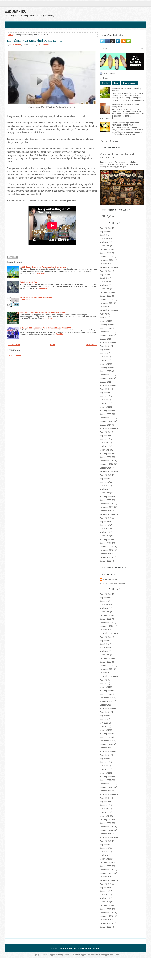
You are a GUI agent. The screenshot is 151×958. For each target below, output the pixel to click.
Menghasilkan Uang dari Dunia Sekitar (35, 40)
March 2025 (105, 289)
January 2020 (105, 500)
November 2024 (106, 303)
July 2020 (104, 478)
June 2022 (104, 396)
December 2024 (106, 299)
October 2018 (105, 554)
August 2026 (105, 228)
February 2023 (106, 367)
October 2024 (105, 307)
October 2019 (105, 511)
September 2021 (107, 428)
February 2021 (106, 453)
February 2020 (106, 496)
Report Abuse (109, 141)
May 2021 (104, 443)
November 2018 (106, 550)
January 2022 (105, 414)
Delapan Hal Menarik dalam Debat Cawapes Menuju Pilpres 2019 (45, 328)
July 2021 (104, 435)
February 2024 (106, 325)
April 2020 (104, 489)
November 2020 (106, 464)
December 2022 (106, 375)
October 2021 (105, 425)
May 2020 (104, 486)
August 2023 (105, 346)
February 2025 (106, 292)
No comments (44, 45)
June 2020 (104, 482)
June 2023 (104, 353)
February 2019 (106, 539)
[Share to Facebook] (16, 257)
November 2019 (106, 507)
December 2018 (106, 546)
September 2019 (107, 514)
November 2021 (106, 421)
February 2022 (106, 410)
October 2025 (105, 264)
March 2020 (105, 493)
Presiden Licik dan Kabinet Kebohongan (117, 156)
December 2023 (106, 332)
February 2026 (106, 249)
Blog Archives (129, 83)
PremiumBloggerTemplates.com (85, 955)
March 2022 (105, 407)
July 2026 (104, 231)
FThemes (43, 955)
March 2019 (105, 536)
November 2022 (106, 378)
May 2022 (104, 400)
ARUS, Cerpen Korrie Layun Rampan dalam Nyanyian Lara (43, 267)
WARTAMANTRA (15, 11)
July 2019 (104, 521)
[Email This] (8, 257)
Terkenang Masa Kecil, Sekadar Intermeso (36, 297)
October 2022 (105, 382)
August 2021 (105, 432)
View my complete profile (112, 583)
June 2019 (104, 525)
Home (10, 35)
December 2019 (106, 503)
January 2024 (105, 328)
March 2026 (105, 246)
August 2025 (105, 271)
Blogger (96, 948)
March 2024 (105, 321)
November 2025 (106, 260)
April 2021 (104, 446)
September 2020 (107, 471)
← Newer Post (14, 344)
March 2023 (105, 364)
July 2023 (104, 349)
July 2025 (104, 274)
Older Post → (91, 344)
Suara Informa (15, 45)
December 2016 (106, 557)
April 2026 (104, 242)
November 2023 (106, 335)
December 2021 (106, 418)
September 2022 (107, 385)
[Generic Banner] (107, 73)
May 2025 (104, 282)
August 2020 (105, 475)
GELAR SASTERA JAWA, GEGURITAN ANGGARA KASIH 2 (43, 313)
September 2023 (107, 342)
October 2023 (105, 339)
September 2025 (107, 267)
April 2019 (104, 532)
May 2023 (104, 357)
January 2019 (105, 543)
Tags (116, 83)
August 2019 (105, 518)
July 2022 (104, 392)
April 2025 (104, 285)
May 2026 (104, 239)
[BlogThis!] (11, 257)
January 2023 (105, 371)
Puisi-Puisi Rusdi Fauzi (29, 282)
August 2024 (105, 314)
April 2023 (104, 360)
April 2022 (104, 403)
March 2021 (105, 450)
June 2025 (104, 278)
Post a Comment (14, 355)
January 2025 (105, 296)
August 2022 (105, 389)
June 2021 (104, 439)
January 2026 (105, 253)
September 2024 (107, 310)
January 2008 (105, 561)
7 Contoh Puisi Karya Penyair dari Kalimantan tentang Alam (125, 124)
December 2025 (106, 256)
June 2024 (104, 317)
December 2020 (106, 461)
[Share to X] (13, 257)
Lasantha (67, 955)
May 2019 (104, 529)
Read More (40, 273)
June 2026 (104, 235)
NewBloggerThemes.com (109, 955)
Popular (105, 83)
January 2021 (105, 457)
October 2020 (105, 468)
